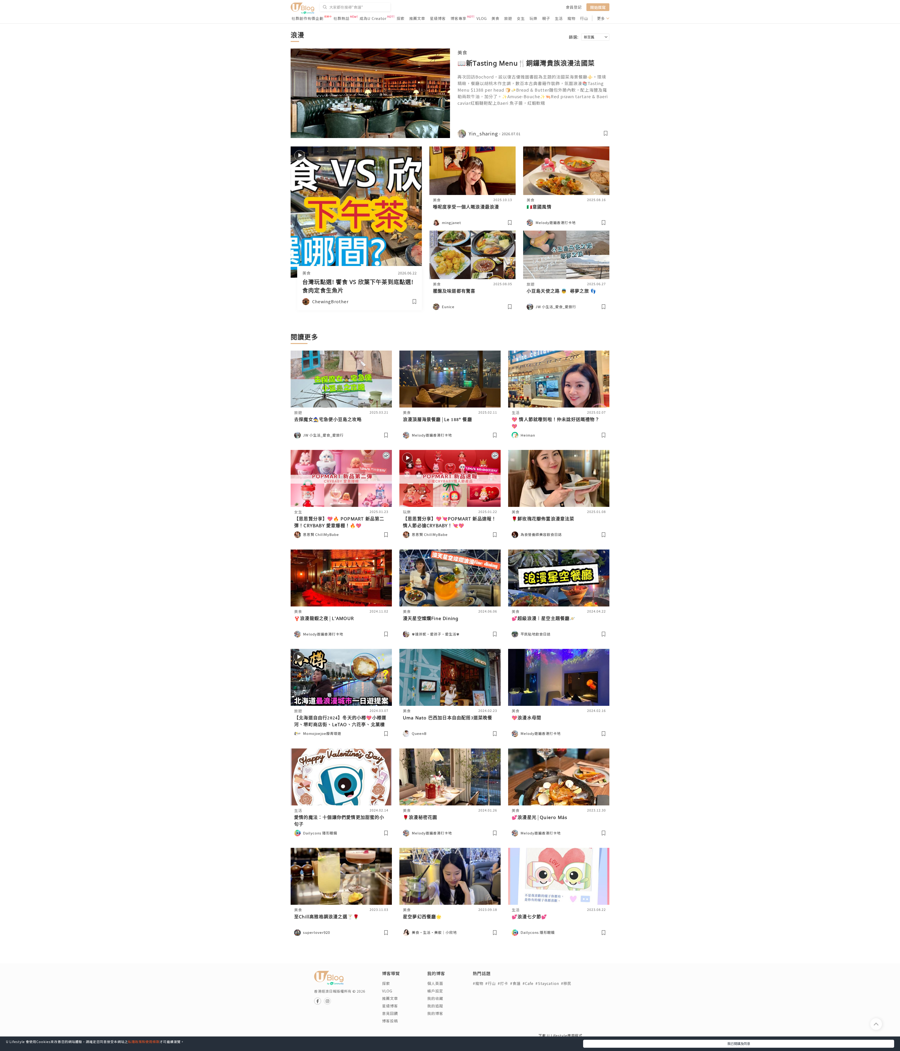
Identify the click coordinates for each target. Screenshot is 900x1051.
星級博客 (438, 18)
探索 (401, 18)
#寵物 (478, 983)
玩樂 (533, 18)
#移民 (566, 983)
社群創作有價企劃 (307, 18)
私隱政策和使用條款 (144, 1041)
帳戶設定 (435, 991)
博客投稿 (390, 1021)
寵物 (571, 18)
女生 (521, 18)
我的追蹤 (435, 1006)
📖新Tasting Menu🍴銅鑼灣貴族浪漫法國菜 (526, 63)
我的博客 (435, 1013)
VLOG (481, 18)
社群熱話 (341, 18)
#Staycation (547, 983)
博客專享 (458, 18)
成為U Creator (373, 18)
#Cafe (527, 983)
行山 (584, 18)
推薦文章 (417, 18)
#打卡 (503, 983)
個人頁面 (435, 983)
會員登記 (574, 7)
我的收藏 (435, 998)
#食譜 (515, 983)
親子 (546, 18)
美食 (495, 18)
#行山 (490, 983)
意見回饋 (390, 1013)
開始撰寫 (598, 7)
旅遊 (508, 18)
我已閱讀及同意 (738, 1043)
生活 (559, 18)
